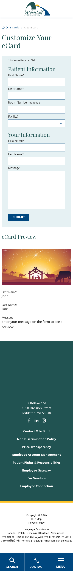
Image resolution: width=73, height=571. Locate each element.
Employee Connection (36, 486)
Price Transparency (36, 447)
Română (25, 540)
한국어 (66, 537)
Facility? (13, 116)
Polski (21, 533)
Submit (19, 217)
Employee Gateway (36, 470)
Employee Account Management (36, 455)
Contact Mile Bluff (36, 431)
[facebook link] (29, 420)
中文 (46, 537)
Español (11, 533)
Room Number (24, 102)
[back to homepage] (3, 27)
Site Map (36, 519)
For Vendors (36, 478)
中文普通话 (8, 537)
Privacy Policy (36, 522)
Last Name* (16, 88)
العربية (38, 537)
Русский (32, 533)
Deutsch (44, 533)
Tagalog (37, 540)
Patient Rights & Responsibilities (36, 462)
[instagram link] (44, 420)
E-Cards (14, 27)
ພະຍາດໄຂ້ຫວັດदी (10, 540)
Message (14, 168)
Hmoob (20, 537)
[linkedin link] (36, 420)
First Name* (16, 75)
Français (55, 537)
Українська (57, 533)
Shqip (29, 537)
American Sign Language (58, 540)
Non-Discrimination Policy (36, 439)
